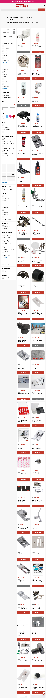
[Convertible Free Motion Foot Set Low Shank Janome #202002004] (38, 254)
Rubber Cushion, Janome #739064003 (37, 287)
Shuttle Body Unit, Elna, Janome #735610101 (37, 608)
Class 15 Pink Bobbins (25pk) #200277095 (22, 474)
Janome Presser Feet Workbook (22, 314)
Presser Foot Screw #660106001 (36, 474)
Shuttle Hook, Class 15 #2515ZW (22, 287)
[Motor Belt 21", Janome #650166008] (23, 628)
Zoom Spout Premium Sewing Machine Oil (36, 47)
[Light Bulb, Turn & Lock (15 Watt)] (23, 94)
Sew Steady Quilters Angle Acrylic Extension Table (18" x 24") (38, 395)
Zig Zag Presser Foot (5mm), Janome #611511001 (23, 554)
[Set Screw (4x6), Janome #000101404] (38, 655)
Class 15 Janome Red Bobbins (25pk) (22, 421)
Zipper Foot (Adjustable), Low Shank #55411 (37, 100)
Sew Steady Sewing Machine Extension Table (23, 47)
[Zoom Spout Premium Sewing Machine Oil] (38, 41)
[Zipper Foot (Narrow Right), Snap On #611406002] (23, 521)
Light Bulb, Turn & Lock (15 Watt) (23, 100)
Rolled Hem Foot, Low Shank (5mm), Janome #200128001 (22, 608)
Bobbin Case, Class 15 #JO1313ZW (22, 74)
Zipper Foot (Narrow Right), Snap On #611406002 (23, 527)
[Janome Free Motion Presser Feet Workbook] (38, 575)
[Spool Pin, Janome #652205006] (38, 228)
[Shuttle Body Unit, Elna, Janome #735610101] (38, 601)
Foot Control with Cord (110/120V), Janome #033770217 (22, 128)
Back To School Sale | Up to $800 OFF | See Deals (23, 1)
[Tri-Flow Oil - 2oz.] (38, 174)
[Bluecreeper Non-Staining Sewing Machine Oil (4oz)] (38, 121)
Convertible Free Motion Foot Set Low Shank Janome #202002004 (37, 261)
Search (42, 9)
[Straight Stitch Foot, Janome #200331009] (23, 361)
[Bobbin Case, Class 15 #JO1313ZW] (23, 68)
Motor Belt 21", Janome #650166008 (22, 634)
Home (7, 14)
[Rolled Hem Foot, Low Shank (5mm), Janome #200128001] (23, 601)
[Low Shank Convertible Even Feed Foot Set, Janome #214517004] (38, 495)
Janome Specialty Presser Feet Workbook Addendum (23, 394)
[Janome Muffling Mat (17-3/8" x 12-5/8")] (38, 361)
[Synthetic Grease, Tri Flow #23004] (23, 148)
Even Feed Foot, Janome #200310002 (23, 261)
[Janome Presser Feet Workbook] (23, 308)
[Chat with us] (40, 6)
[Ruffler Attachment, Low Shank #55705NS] (23, 228)
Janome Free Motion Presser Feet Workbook (37, 581)
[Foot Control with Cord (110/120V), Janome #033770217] (23, 121)
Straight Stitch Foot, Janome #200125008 (36, 447)
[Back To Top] (44, 696)
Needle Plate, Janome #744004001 (36, 634)
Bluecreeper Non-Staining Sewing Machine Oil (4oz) (37, 127)
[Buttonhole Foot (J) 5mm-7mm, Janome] (23, 575)
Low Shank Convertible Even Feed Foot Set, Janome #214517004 (37, 502)
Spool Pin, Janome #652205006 (36, 234)
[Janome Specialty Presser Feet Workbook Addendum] (23, 388)
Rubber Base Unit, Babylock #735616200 (38, 688)
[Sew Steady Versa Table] (38, 334)
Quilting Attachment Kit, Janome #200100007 (23, 661)
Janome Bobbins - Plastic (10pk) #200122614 (37, 74)
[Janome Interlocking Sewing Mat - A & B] (23, 495)
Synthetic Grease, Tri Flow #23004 (23, 154)
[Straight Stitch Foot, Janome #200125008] (38, 441)
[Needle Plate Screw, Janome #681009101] (23, 334)
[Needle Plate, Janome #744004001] (38, 628)
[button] (1, 6)
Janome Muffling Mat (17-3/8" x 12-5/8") (37, 367)
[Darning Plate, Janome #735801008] (38, 548)
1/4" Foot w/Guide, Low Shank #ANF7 (22, 180)
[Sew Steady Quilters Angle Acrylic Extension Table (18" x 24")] (38, 388)
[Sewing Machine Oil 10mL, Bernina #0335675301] (23, 201)
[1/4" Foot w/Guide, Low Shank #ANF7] (23, 174)
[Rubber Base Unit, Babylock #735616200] (38, 681)
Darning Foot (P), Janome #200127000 (37, 527)
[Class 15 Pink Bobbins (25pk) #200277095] (23, 468)
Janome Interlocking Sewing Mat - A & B (22, 501)
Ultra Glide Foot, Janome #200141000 (23, 688)
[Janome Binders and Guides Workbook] (23, 441)
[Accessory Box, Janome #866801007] (38, 415)
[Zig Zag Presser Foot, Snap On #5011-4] (38, 148)
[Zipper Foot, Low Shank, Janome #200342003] (38, 201)
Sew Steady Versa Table (37, 340)
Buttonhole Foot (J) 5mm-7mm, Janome (23, 581)
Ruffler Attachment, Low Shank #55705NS (23, 234)
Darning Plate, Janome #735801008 (37, 554)
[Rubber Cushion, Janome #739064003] (38, 281)
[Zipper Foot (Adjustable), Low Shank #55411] (38, 94)
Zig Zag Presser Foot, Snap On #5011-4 (37, 154)
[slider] (2, 104)
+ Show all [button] (4, 62)
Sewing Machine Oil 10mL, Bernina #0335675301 (23, 207)
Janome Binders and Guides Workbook (24, 447)
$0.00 (6, 106)
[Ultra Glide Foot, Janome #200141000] (23, 681)
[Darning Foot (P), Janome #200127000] (38, 521)
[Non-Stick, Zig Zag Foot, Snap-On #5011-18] (38, 308)
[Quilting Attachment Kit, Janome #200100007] (23, 655)
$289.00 (9, 106)
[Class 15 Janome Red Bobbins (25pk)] (23, 415)
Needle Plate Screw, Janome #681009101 (22, 341)
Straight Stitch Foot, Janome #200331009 (22, 367)
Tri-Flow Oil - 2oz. (36, 180)
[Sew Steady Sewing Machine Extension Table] (23, 41)
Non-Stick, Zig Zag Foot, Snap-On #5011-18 (37, 314)
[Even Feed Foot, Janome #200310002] (23, 254)
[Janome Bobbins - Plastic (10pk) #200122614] (38, 68)
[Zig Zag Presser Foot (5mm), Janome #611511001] (23, 548)
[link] (8, 43)
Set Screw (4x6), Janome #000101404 (37, 661)
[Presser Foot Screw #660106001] (38, 468)
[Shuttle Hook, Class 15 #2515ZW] (23, 281)
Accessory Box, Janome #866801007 (37, 421)
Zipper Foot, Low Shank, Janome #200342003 (37, 207)
